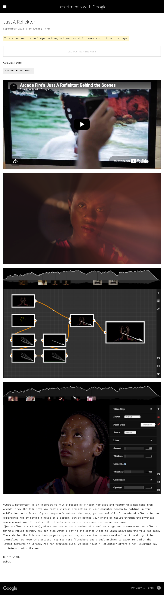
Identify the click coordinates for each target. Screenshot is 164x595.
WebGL (7, 561)
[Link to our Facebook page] (159, 588)
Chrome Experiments (18, 70)
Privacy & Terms (142, 587)
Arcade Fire (41, 28)
